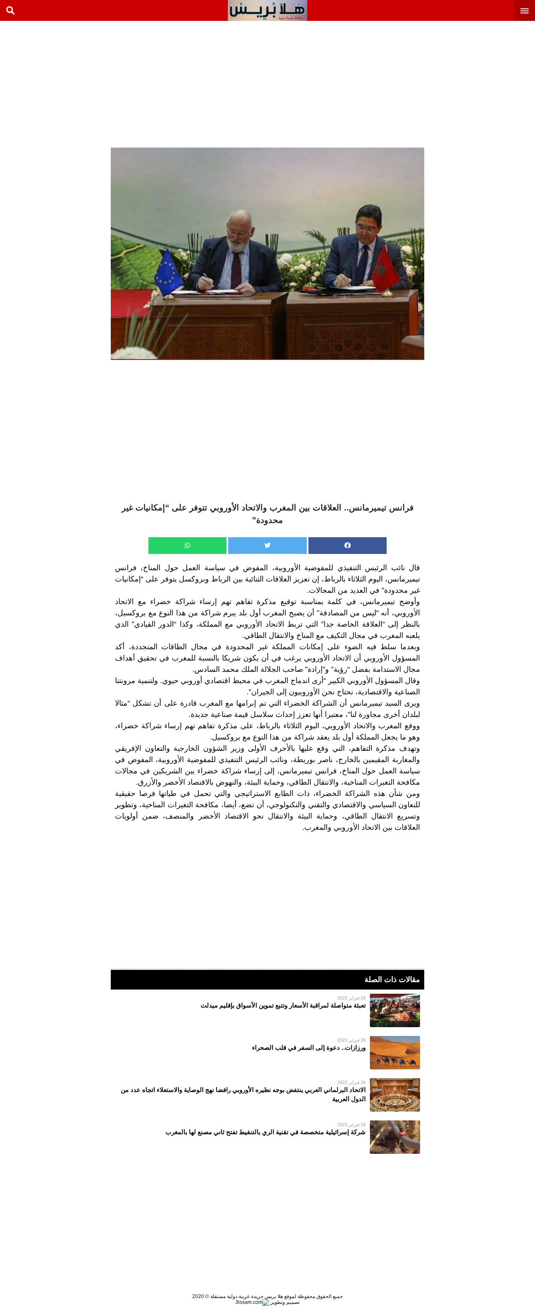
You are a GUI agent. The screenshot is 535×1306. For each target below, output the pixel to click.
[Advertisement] (472, 83)
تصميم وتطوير (284, 1302)
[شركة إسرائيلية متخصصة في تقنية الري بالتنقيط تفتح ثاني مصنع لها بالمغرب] (267, 1137)
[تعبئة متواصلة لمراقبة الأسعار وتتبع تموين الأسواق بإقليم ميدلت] (267, 1010)
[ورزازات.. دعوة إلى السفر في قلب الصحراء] (267, 1053)
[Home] (267, 10)
